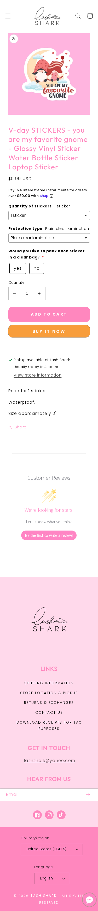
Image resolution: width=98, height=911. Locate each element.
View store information (37, 375)
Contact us (49, 712)
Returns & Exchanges (49, 702)
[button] (8, 16)
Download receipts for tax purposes (49, 725)
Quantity (16, 282)
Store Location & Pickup (49, 693)
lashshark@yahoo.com (49, 761)
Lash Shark (44, 895)
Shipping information (49, 683)
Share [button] (21, 427)
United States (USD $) (46, 849)
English (46, 878)
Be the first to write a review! (49, 535)
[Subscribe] (88, 794)
